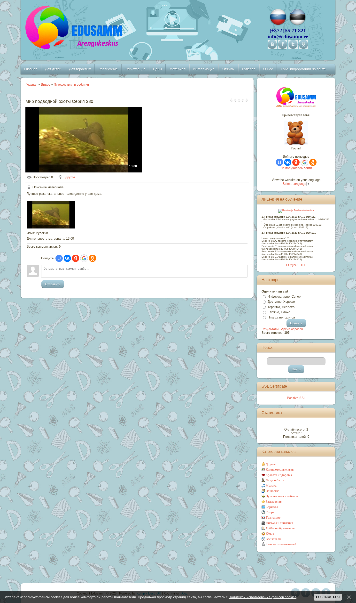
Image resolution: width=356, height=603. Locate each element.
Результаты (270, 329)
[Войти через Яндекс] (75, 258)
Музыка (271, 485)
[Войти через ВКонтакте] (67, 258)
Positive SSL (296, 398)
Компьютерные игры (280, 469)
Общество (272, 491)
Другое (70, 177)
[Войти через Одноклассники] (92, 258)
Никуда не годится (281, 317)
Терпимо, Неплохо (281, 307)
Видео (45, 84)
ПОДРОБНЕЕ (296, 265)
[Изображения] (51, 214)
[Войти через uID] (59, 258)
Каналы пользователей (281, 544)
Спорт (270, 512)
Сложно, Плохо (279, 312)
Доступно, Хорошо (281, 301)
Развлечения (274, 501)
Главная (31, 84)
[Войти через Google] (84, 258)
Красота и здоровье (279, 475)
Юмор (270, 533)
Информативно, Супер (284, 296)
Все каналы (273, 539)
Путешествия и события (71, 84)
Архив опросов (292, 329)
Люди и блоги (275, 480)
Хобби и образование (280, 528)
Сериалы (272, 507)
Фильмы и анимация (279, 523)
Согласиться (328, 597)
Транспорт (273, 517)
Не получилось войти (296, 168)
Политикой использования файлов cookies (262, 597)
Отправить (53, 284)
